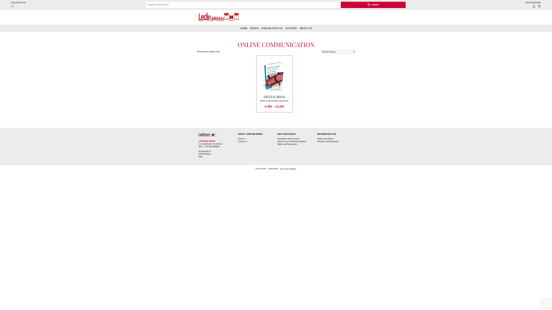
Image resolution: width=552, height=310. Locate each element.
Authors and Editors (325, 139)
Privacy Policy (261, 169)
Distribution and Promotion (289, 139)
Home (243, 28)
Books (254, 28)
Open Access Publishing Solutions (292, 141)
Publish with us (271, 28)
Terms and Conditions (288, 169)
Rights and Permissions (287, 144)
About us (306, 28)
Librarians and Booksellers (328, 141)
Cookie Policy (273, 169)
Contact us (242, 141)
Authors (291, 28)
